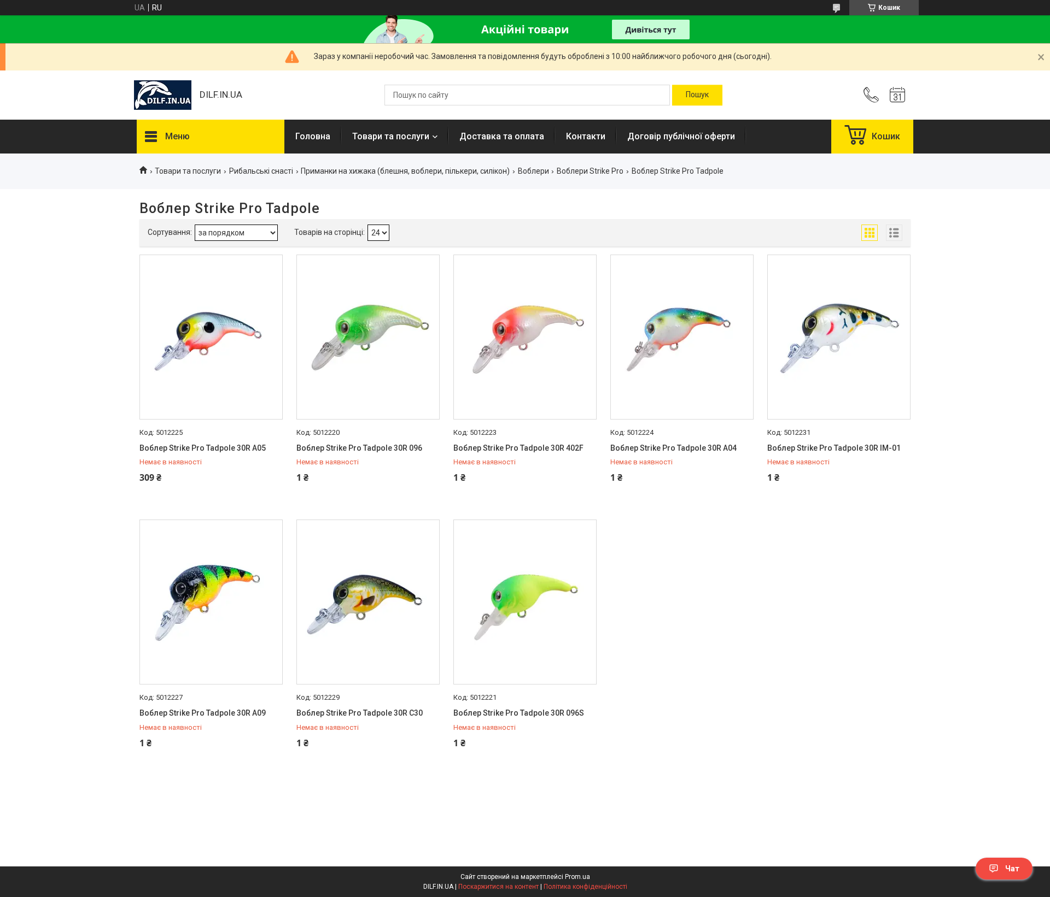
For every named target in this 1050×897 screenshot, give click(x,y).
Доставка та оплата (501, 136)
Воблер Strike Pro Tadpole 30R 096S (518, 713)
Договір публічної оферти (681, 136)
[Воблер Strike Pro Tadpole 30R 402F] (525, 337)
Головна (312, 136)
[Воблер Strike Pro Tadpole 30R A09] (211, 602)
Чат (1012, 868)
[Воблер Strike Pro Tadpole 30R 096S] (525, 602)
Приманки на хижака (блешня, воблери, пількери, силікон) (405, 171)
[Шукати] (697, 95)
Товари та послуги (390, 136)
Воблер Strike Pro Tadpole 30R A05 (202, 448)
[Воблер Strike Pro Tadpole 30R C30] (368, 602)
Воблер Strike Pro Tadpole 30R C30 (359, 713)
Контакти (585, 136)
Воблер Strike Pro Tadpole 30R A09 (202, 713)
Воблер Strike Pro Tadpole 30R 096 (359, 448)
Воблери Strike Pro (590, 171)
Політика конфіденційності (585, 886)
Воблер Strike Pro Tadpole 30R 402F (518, 448)
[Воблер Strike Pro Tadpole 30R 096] (368, 337)
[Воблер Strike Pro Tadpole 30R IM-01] (839, 337)
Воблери (533, 171)
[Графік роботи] (897, 95)
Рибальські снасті (261, 171)
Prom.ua (577, 877)
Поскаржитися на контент (498, 886)
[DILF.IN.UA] (162, 95)
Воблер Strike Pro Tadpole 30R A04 (673, 448)
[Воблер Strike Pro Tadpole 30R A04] (682, 337)
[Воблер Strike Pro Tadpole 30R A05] (211, 337)
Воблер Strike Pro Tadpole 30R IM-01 (834, 448)
